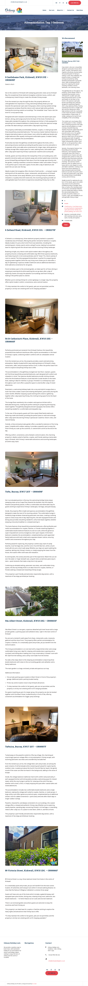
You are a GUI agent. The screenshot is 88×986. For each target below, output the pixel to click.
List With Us (74, 3)
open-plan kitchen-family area (72, 210)
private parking (68, 211)
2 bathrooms (68, 206)
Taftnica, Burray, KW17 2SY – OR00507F (25, 746)
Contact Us (70, 10)
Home (44, 10)
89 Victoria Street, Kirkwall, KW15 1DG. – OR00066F (31, 870)
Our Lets (51, 10)
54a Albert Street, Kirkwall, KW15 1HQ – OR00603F (31, 620)
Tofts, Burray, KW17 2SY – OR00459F (24, 491)
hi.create (34, 983)
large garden (78, 208)
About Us (60, 10)
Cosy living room (77, 206)
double (66, 203)
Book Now (80, 10)
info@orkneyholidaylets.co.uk (56, 961)
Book (66, 225)
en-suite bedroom (69, 208)
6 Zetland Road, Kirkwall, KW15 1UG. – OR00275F (30, 230)
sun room (76, 211)
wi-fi (80, 211)
